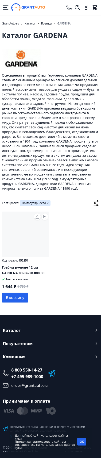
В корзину (15, 297)
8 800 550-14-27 (26, 370)
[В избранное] (45, 216)
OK (82, 441)
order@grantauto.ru (29, 385)
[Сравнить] (37, 216)
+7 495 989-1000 (27, 376)
